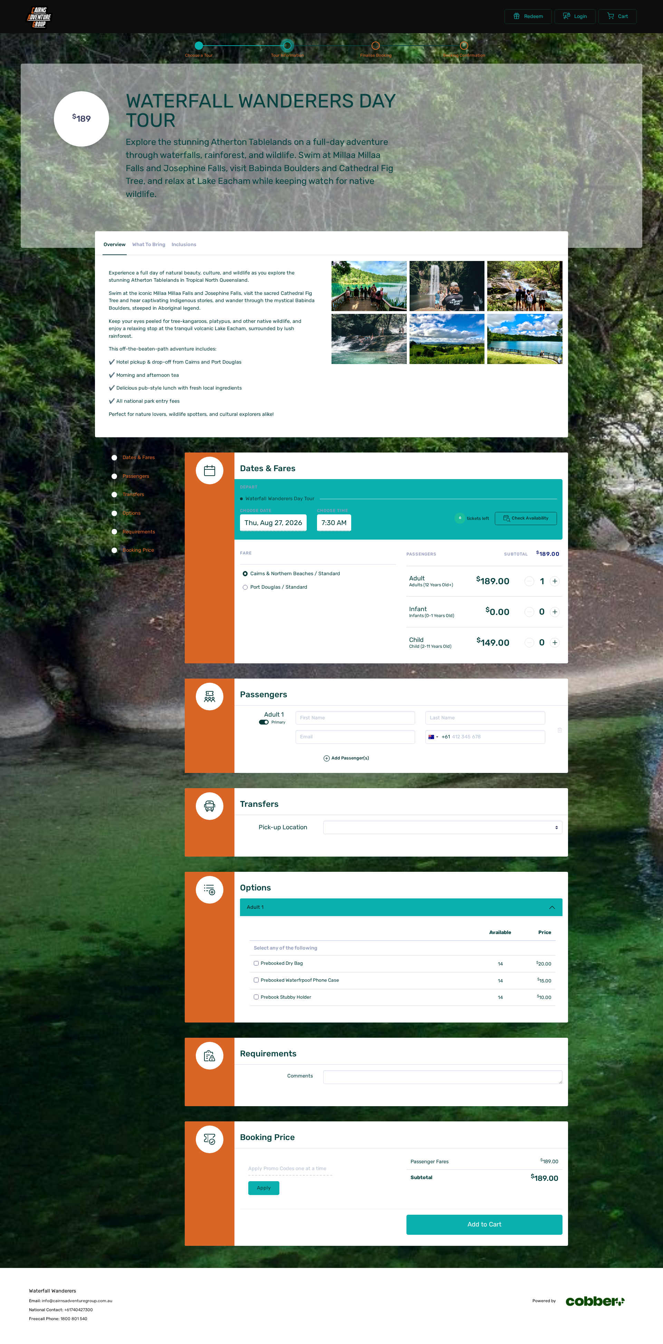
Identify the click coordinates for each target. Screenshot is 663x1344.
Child (416, 640)
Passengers (136, 476)
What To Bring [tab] (148, 245)
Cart (623, 16)
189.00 (493, 581)
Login (580, 16)
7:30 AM (334, 523)
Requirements (139, 532)
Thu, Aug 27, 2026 (273, 523)
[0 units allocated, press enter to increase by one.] (555, 612)
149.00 (493, 642)
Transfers (133, 494)
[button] (443, 761)
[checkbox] (256, 963)
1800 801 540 (73, 1318)
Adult (417, 578)
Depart (249, 487)
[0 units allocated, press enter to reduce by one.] (530, 612)
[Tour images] (447, 346)
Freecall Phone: (58, 1318)
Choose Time (332, 510)
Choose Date (255, 510)
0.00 (498, 612)
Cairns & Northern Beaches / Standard (295, 574)
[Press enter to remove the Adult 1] (560, 730)
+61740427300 (78, 1309)
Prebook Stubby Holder (286, 997)
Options (132, 513)
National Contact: (61, 1309)
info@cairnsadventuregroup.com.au (77, 1300)
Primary (278, 722)
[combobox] (438, 737)
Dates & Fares (139, 457)
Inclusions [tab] (184, 245)
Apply (264, 1188)
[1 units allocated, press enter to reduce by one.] (530, 581)
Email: (70, 1300)
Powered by (544, 1301)
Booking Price (138, 550)
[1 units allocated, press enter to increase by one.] (555, 581)
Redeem (533, 16)
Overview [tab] (115, 245)
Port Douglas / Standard (278, 587)
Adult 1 (255, 907)
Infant (418, 609)
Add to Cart (484, 1224)
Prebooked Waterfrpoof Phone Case (300, 980)
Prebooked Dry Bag (282, 963)
